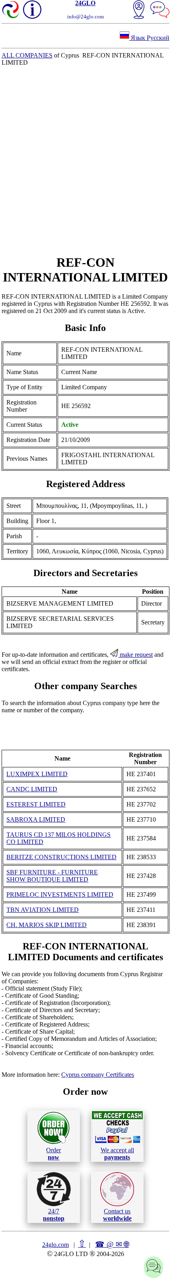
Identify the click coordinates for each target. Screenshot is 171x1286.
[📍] (138, 10)
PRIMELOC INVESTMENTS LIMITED (59, 894)
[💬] (159, 10)
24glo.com (55, 1244)
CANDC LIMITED (31, 789)
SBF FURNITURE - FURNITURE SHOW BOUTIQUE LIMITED (52, 876)
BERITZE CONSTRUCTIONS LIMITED (61, 857)
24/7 (53, 1215)
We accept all (117, 1154)
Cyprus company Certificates (97, 1074)
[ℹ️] (32, 9)
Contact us (117, 1215)
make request (135, 654)
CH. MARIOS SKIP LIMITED (46, 924)
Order (53, 1154)
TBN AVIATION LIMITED (42, 909)
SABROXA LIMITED (35, 819)
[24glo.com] (11, 10)
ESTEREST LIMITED (36, 804)
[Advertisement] (85, 160)
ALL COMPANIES (27, 55)
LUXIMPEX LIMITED (37, 774)
